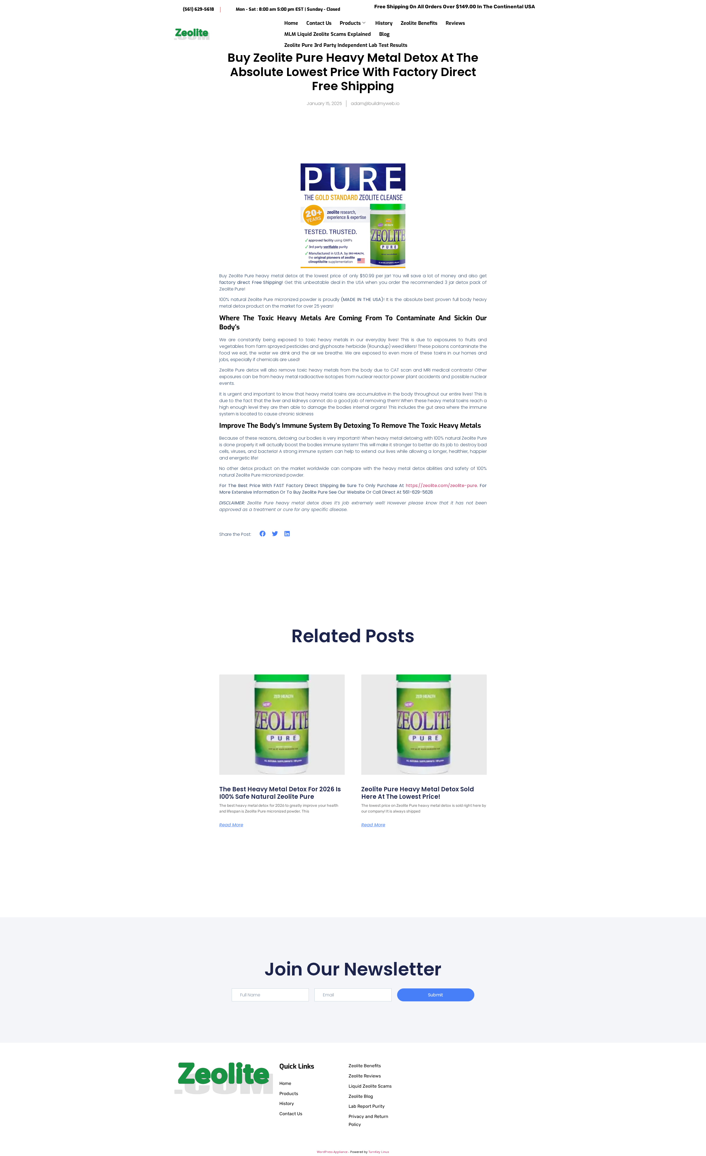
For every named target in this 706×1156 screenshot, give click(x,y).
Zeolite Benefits (419, 23)
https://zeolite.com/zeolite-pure (441, 485)
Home (291, 23)
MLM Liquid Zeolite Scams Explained (327, 34)
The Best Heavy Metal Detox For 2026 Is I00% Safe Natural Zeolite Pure (280, 793)
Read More (231, 825)
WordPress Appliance (332, 1152)
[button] (534, 33)
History (383, 23)
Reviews (455, 23)
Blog (384, 34)
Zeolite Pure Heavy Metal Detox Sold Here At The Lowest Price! (417, 793)
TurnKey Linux (378, 1152)
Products (350, 23)
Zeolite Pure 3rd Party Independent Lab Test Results (345, 45)
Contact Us (318, 23)
